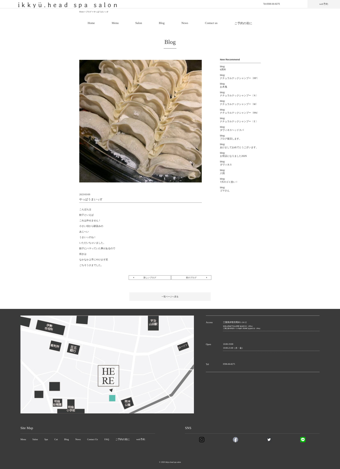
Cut (56, 439)
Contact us (211, 23)
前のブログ (191, 277)
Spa (46, 439)
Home (91, 23)
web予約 (140, 439)
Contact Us (92, 439)
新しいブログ (149, 277)
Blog (162, 23)
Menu (115, 23)
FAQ (106, 439)
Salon (138, 23)
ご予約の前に (243, 23)
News (184, 23)
